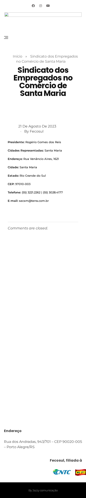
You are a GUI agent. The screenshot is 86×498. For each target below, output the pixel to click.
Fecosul (36, 131)
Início (17, 56)
